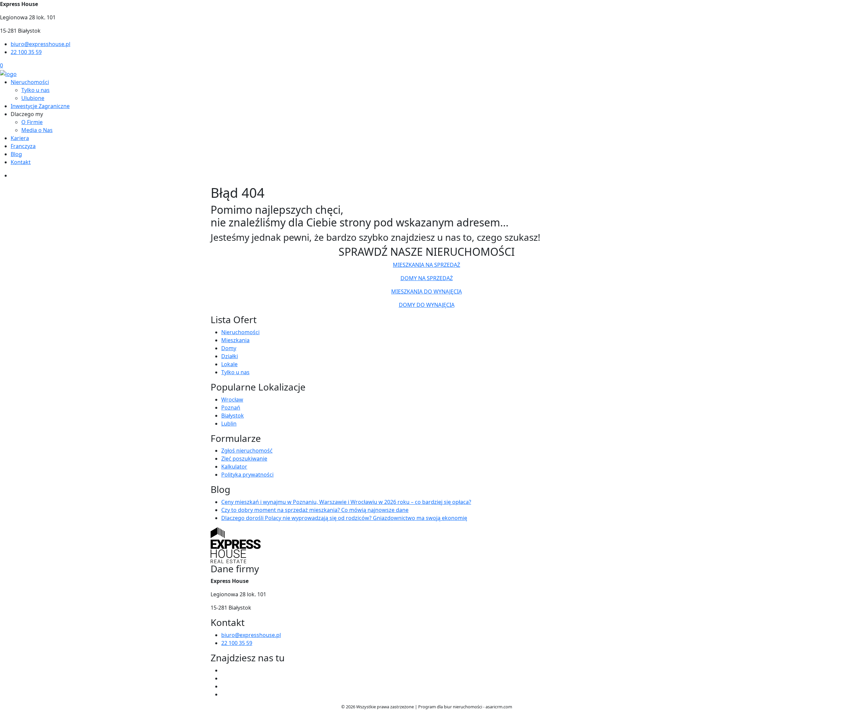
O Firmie (32, 122)
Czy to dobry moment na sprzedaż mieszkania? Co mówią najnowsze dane (315, 510)
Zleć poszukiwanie (244, 458)
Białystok (232, 415)
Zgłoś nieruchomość (247, 450)
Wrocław (232, 399)
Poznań (230, 407)
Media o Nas (37, 130)
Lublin (229, 423)
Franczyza (23, 146)
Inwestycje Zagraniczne (40, 106)
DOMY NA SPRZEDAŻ (427, 278)
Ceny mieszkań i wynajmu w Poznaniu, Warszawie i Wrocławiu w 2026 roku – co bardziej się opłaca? (346, 502)
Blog (16, 154)
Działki (229, 356)
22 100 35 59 (26, 52)
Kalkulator (234, 466)
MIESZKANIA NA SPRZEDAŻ (426, 264)
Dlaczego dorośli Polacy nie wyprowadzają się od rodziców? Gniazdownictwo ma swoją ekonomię (344, 518)
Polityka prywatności (247, 474)
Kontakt (21, 162)
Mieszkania (235, 340)
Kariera (20, 138)
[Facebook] (224, 670)
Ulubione (32, 98)
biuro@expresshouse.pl (40, 44)
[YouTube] (224, 678)
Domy (228, 348)
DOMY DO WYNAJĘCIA (426, 304)
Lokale (229, 364)
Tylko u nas (35, 90)
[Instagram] (224, 686)
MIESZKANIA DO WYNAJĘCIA (426, 291)
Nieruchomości (30, 82)
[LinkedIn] (224, 694)
